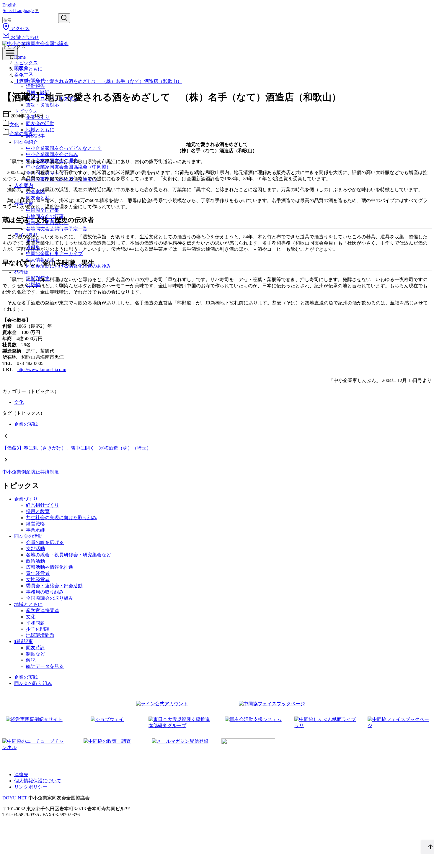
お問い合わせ (24, 37)
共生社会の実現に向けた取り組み (61, 517)
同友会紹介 (26, 142)
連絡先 (21, 774)
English (9, 4)
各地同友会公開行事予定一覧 (56, 228)
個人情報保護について (37, 780)
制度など (35, 653)
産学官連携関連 (42, 610)
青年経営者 (38, 573)
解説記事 (35, 135)
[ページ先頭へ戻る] (427, 847)
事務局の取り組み (45, 591)
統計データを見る (45, 666)
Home (20, 57)
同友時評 (35, 647)
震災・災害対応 (42, 104)
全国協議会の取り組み (49, 598)
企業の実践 (21, 133)
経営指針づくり (42, 505)
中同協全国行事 (42, 210)
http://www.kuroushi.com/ (41, 369)
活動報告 (35, 86)
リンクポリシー (30, 786)
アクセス (19, 28)
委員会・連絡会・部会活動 (54, 585)
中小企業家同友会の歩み (52, 154)
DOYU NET (14, 797)
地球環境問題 (40, 635)
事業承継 (35, 529)
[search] (64, 18)
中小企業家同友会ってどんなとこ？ (64, 148)
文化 (19, 75)
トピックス (26, 62)
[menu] (10, 53)
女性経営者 (38, 579)
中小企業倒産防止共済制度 (30, 471)
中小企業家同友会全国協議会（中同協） (68, 166)
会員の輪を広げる (45, 542)
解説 (30, 660)
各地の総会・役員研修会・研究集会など (68, 554)
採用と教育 (38, 511)
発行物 (21, 272)
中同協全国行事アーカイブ (54, 253)
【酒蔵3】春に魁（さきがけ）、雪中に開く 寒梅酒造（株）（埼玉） (76, 447)
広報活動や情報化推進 (49, 567)
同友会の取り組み (33, 683)
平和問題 (35, 622)
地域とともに (40, 129)
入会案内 (23, 185)
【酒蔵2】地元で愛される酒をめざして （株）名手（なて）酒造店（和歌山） (98, 81)
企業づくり (26, 498)
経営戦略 (35, 523)
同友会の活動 (40, 123)
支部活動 (35, 548)
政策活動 (35, 560)
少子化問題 (38, 629)
